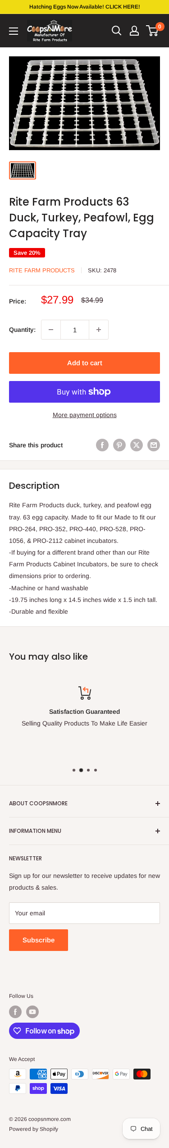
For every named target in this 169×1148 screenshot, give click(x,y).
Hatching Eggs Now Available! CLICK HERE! (84, 7)
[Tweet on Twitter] (136, 445)
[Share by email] (153, 445)
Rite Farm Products (42, 270)
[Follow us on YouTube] (32, 1012)
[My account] (134, 31)
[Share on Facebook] (102, 445)
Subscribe (39, 940)
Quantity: (22, 329)
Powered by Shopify (33, 1129)
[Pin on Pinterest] (119, 445)
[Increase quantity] (98, 329)
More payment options (85, 414)
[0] (152, 30)
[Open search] (117, 31)
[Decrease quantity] (50, 329)
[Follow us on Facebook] (15, 1012)
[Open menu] (13, 31)
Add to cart (84, 363)
